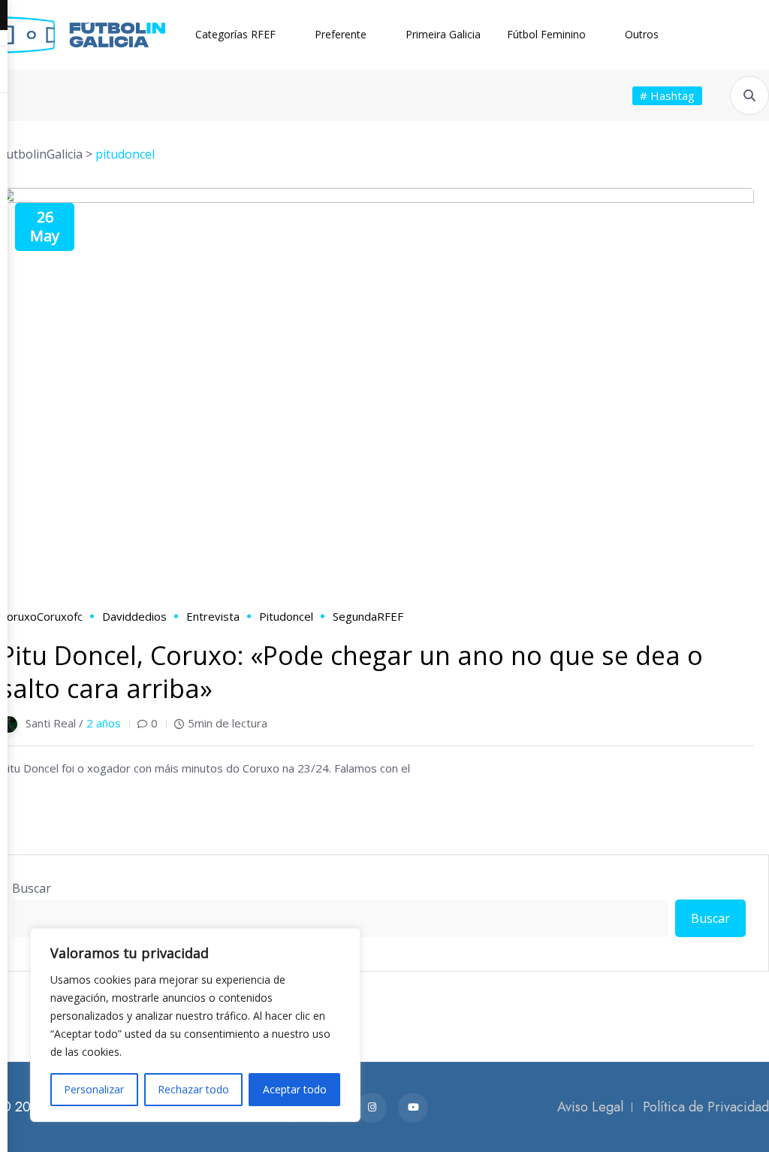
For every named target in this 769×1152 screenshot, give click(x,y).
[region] (195, 1025)
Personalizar (94, 1089)
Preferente (340, 34)
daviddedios (134, 616)
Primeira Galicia (443, 34)
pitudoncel (286, 616)
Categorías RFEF (235, 34)
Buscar (31, 888)
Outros (642, 34)
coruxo (18, 616)
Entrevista (213, 616)
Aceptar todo (295, 1089)
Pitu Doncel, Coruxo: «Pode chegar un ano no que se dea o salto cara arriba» (351, 672)
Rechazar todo (193, 1089)
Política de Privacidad (706, 1107)
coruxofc (60, 616)
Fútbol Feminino (546, 34)
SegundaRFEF (368, 616)
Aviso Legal (590, 1107)
